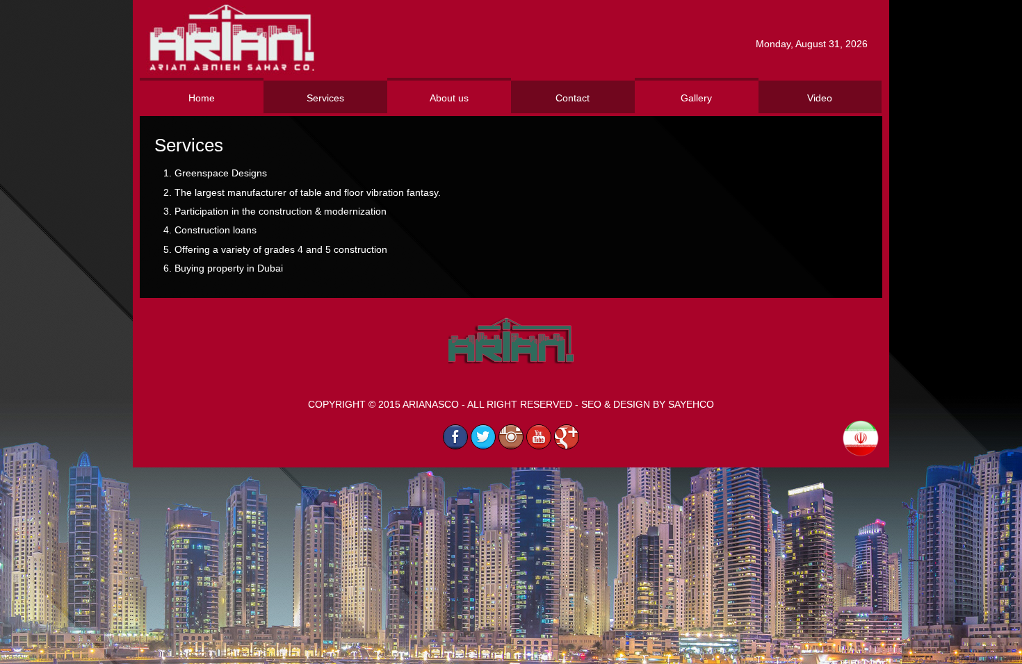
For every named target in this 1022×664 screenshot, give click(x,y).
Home (201, 97)
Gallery (696, 97)
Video (819, 97)
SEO (591, 404)
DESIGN (631, 404)
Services (325, 97)
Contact (572, 97)
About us (449, 97)
